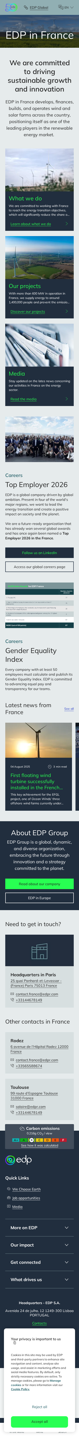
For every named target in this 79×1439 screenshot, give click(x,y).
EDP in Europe (39, 898)
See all (69, 709)
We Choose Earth (26, 1189)
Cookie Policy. (20, 1389)
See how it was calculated (39, 1145)
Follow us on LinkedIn (39, 553)
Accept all (39, 1421)
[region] (39, 1380)
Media (17, 1206)
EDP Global (39, 7)
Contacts (39, 1323)
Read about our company (39, 884)
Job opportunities (26, 1198)
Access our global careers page (39, 567)
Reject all (39, 1407)
